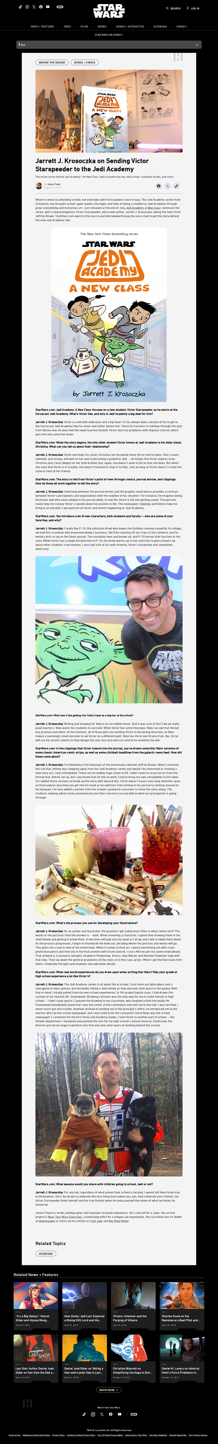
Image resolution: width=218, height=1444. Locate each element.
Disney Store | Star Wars (136, 1435)
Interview (46, 1253)
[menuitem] (67, 27)
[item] (42, 27)
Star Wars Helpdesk (158, 1435)
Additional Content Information (36, 1435)
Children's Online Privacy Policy (81, 1435)
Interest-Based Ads (177, 1435)
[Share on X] (167, 186)
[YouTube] (47, 7)
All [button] (23, 44)
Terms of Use (14, 1435)
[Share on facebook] (158, 186)
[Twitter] (34, 7)
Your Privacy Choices (198, 1435)
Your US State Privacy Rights (110, 1435)
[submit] (167, 8)
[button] (109, 1390)
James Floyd (53, 184)
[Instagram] (27, 7)
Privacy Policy (58, 1435)
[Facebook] (41, 7)
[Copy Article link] (176, 186)
